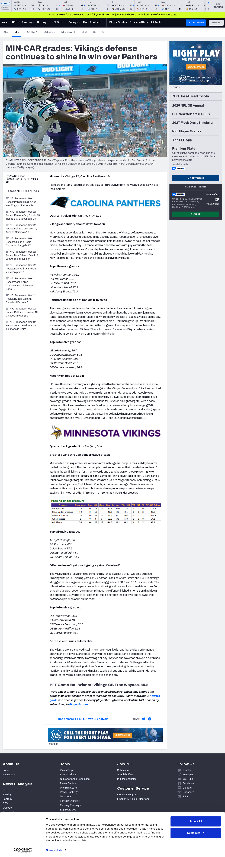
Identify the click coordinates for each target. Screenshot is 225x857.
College (49, 32)
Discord (187, 787)
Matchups (66, 796)
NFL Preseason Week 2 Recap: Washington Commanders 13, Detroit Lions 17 (21, 283)
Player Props (67, 770)
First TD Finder (68, 774)
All (6, 32)
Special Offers (125, 774)
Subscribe (123, 770)
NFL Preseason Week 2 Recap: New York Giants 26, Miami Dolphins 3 (21, 268)
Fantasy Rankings (70, 805)
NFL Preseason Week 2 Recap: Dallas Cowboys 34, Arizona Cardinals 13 (21, 228)
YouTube (188, 779)
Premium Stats (68, 787)
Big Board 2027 (69, 809)
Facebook (188, 783)
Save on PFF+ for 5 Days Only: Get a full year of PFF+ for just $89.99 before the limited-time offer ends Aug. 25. (113, 14)
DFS (84, 32)
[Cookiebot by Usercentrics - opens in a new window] (22, 850)
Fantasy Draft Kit (70, 801)
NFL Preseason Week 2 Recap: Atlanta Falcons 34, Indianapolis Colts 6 (21, 325)
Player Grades (78, 704)
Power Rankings (69, 792)
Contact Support (127, 794)
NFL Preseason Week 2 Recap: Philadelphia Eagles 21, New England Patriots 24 (23, 202)
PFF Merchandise (127, 779)
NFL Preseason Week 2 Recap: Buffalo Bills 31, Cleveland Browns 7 (21, 299)
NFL (6, 4)
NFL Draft (68, 32)
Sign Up (196, 214)
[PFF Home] (4, 22)
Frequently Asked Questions (133, 799)
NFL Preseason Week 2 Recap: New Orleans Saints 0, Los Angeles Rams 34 (22, 255)
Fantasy (31, 32)
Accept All (195, 821)
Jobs (6, 770)
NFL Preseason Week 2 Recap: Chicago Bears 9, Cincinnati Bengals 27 (21, 242)
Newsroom (9, 774)
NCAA (5, 8)
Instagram (188, 774)
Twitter (187, 770)
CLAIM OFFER (195, 22)
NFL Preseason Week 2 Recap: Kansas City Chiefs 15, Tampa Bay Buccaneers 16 (23, 215)
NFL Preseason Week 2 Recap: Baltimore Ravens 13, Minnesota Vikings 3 (22, 312)
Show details (54, 850)
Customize (193, 832)
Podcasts (188, 792)
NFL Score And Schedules (75, 779)
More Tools (196, 178)
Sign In (216, 22)
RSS (185, 796)
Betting (98, 32)
